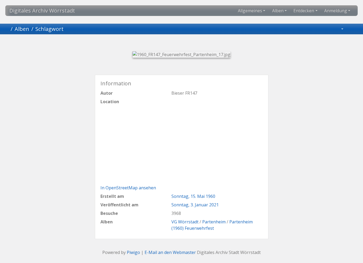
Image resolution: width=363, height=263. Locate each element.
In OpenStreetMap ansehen (128, 188)
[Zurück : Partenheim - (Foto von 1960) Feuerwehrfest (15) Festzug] (154, 43)
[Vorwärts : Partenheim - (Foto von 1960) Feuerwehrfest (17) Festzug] (209, 43)
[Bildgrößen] (338, 29)
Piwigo (133, 252)
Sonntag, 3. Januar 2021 (195, 205)
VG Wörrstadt (185, 222)
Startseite (6, 29)
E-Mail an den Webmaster (170, 252)
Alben (278, 11)
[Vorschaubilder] (172, 43)
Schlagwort (49, 28)
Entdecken (303, 11)
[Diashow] (353, 29)
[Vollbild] (191, 43)
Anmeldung (335, 11)
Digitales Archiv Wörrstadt (42, 10)
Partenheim (214, 222)
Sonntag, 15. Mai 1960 (193, 196)
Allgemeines (250, 11)
